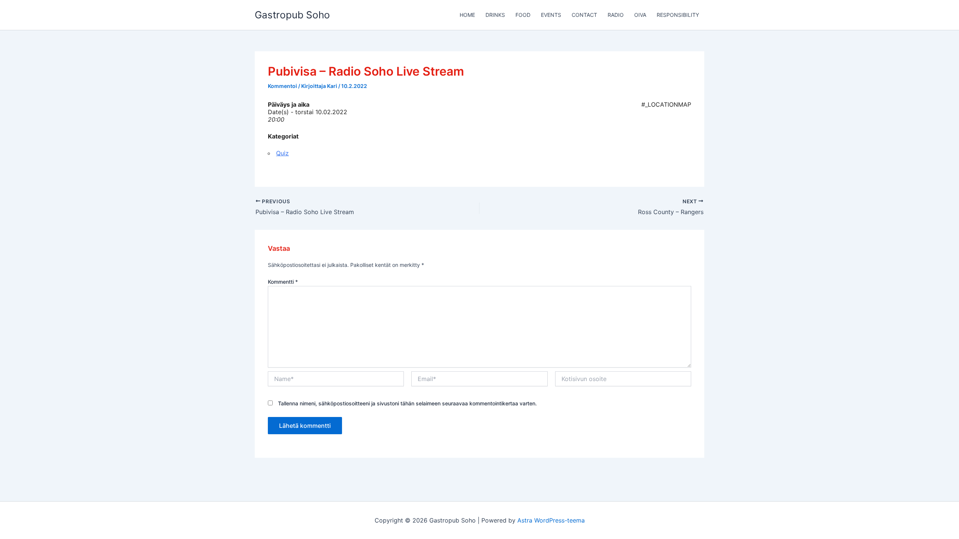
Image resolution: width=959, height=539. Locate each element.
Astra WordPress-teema (551, 520)
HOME (467, 15)
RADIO (616, 15)
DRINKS (495, 15)
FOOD (522, 15)
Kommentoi (282, 86)
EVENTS (551, 15)
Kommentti (283, 281)
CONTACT (584, 15)
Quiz (282, 153)
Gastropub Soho (292, 15)
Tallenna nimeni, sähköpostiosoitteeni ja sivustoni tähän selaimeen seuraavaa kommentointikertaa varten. (407, 403)
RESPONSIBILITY (678, 15)
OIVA (640, 15)
